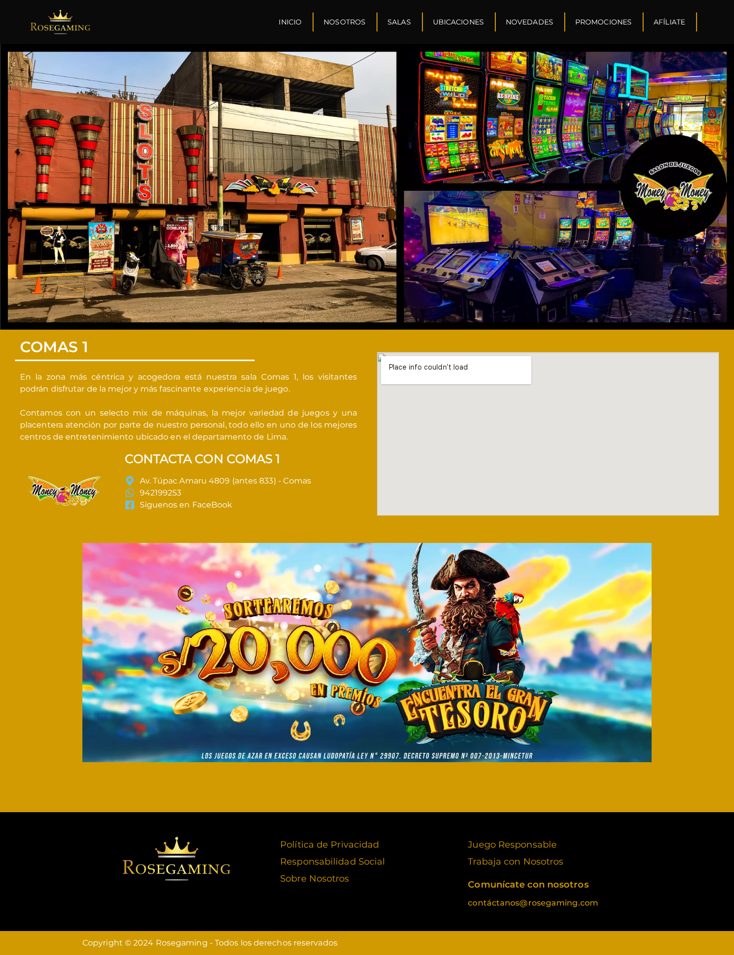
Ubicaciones (458, 21)
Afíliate (669, 21)
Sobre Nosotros (314, 878)
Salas (399, 21)
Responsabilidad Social (332, 861)
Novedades (529, 21)
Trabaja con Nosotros (515, 861)
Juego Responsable (512, 844)
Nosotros (345, 21)
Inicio (290, 21)
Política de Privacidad (329, 844)
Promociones (603, 21)
